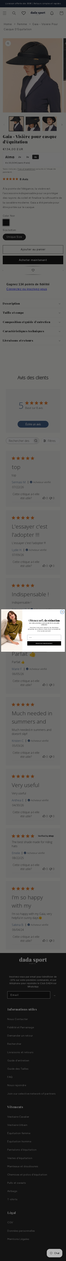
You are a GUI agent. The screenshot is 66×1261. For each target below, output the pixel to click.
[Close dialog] (62, 612)
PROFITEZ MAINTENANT (44, 643)
